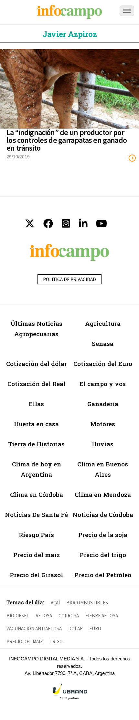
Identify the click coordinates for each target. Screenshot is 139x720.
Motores (102, 424)
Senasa (102, 343)
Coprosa (69, 615)
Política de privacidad (69, 279)
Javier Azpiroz (69, 34)
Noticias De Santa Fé (36, 514)
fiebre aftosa (101, 615)
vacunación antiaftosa (34, 628)
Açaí (55, 603)
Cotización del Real (36, 384)
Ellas (36, 404)
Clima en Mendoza (103, 494)
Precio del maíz (36, 555)
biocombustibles (87, 603)
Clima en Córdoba (36, 494)
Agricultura (103, 323)
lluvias (102, 444)
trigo (56, 641)
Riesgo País (36, 535)
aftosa (44, 615)
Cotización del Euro (102, 364)
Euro (95, 628)
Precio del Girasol (36, 575)
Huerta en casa (36, 424)
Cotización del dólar (36, 364)
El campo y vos (103, 384)
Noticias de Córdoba (102, 514)
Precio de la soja (102, 535)
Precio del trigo (103, 555)
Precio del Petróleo (102, 575)
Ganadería (102, 404)
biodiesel (17, 615)
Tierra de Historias (36, 444)
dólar (75, 628)
